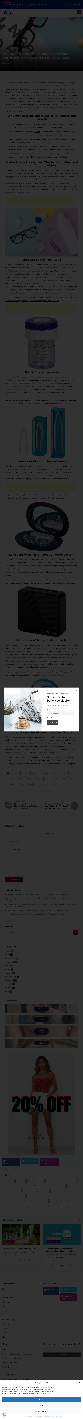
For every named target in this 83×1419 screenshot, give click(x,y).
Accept (41, 1399)
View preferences (41, 1411)
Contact (61, 1416)
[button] (80, 1383)
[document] (41, 709)
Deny (42, 1405)
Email (48, 710)
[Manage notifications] (4, 1414)
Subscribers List (54, 718)
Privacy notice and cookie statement (46, 1416)
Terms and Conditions (27, 1416)
